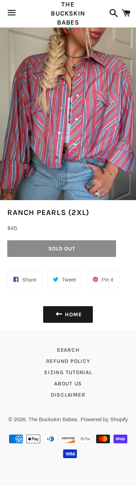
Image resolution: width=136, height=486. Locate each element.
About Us (68, 383)
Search (68, 350)
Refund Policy (68, 361)
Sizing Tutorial (68, 372)
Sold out (61, 248)
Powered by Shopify (104, 419)
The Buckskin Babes (68, 13)
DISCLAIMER (68, 395)
